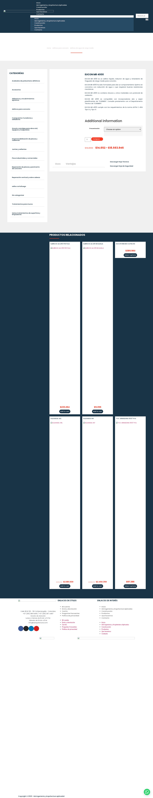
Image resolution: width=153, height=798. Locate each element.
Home (49, 48)
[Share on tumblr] (93, 155)
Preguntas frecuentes (71, 613)
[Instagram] (26, 628)
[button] (82, 16)
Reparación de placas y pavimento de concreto (26, 167)
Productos (40, 10)
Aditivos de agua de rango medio (82, 48)
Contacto (40, 14)
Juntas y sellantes (19, 149)
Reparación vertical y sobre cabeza (26, 177)
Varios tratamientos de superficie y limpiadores (26, 214)
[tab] (27, 81)
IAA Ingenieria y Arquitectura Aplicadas (51, 5)
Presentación (94, 128)
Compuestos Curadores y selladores (22, 118)
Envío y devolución (69, 609)
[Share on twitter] (87, 155)
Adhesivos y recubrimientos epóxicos (23, 99)
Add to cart (64, 411)
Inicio (38, 3)
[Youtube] (36, 628)
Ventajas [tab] (71, 163)
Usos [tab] (58, 163)
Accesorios (16, 90)
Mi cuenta (66, 607)
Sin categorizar (18, 195)
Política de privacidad (70, 616)
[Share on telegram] (91, 155)
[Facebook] (20, 628)
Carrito (65, 611)
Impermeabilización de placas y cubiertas (24, 139)
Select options (130, 255)
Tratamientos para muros (22, 204)
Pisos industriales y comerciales (24, 158)
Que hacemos (41, 12)
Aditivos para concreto (60, 48)
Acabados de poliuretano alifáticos (26, 81)
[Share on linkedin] (89, 155)
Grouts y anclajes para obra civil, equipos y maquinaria (25, 129)
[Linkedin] (31, 628)
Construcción (41, 7)
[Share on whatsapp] (95, 155)
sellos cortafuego (19, 186)
